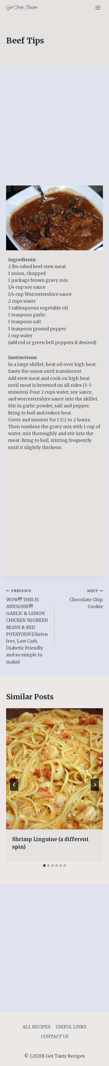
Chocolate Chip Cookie (86, 599)
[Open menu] (98, 7)
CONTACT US (54, 1036)
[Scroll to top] (96, 1058)
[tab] (44, 865)
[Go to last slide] (14, 785)
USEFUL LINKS (71, 1027)
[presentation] (54, 769)
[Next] (95, 785)
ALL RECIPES (36, 1027)
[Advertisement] (54, 128)
